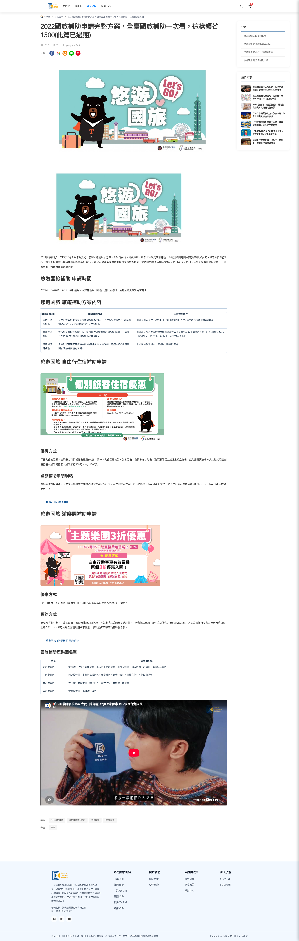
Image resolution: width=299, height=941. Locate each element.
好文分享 (91, 6)
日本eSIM (119, 879)
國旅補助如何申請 (77, 820)
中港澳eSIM (120, 891)
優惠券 (78, 6)
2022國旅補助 (57, 820)
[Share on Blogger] (64, 53)
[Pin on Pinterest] (78, 53)
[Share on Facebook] (51, 53)
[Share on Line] (71, 53)
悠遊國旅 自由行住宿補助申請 (258, 52)
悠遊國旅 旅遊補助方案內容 (257, 44)
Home (47, 17)
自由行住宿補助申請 (57, 502)
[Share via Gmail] (58, 53)
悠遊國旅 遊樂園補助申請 (256, 60)
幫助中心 (106, 6)
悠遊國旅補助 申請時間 (255, 36)
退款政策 (190, 885)
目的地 (66, 6)
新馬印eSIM (120, 902)
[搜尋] (241, 6)
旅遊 (53, 828)
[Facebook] (54, 919)
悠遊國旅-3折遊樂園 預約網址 (62, 641)
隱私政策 (190, 879)
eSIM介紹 (225, 885)
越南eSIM (119, 908)
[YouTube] (69, 919)
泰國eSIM (119, 897)
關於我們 (154, 879)
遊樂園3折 (109, 820)
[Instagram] (61, 919)
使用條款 (154, 885)
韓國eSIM (119, 885)
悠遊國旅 (95, 820)
